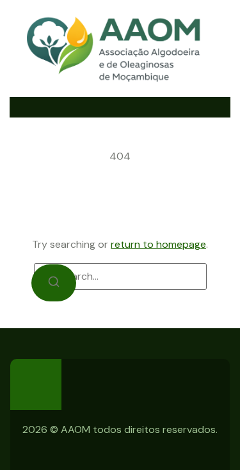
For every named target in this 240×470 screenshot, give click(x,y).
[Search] (53, 282)
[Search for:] (120, 276)
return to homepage (158, 244)
